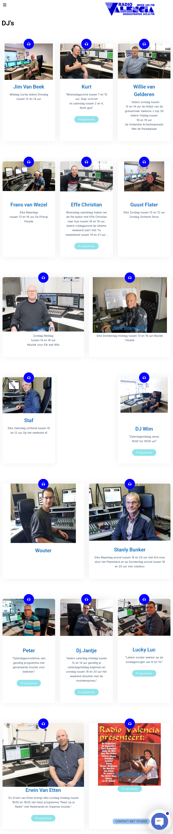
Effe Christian (86, 205)
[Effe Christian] (86, 162)
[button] (4, 5)
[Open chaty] (159, 821)
